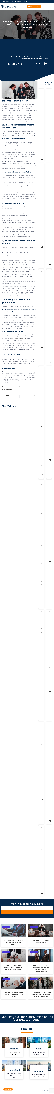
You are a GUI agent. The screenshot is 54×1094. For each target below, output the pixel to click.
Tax (20, 387)
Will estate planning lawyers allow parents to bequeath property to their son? (49, 314)
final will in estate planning (18, 338)
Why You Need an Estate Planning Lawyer (49, 112)
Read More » (42, 159)
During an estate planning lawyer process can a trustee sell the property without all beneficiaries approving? (41, 541)
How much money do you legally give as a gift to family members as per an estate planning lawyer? (41, 420)
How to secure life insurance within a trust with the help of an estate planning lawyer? (49, 770)
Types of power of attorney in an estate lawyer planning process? (41, 760)
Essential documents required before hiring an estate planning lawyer (41, 204)
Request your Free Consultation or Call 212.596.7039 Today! (27, 1018)
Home (9, 56)
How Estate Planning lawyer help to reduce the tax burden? (41, 122)
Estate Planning (27, 56)
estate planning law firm (11, 7)
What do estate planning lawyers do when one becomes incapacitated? (49, 650)
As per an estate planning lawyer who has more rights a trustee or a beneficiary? (49, 412)
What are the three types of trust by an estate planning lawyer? (41, 307)
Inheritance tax (12, 387)
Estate (5, 387)
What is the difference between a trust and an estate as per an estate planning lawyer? (49, 213)
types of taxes (25, 133)
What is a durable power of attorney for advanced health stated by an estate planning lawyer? (41, 662)
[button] (25, 7)
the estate (7, 229)
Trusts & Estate (11, 6)
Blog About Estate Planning (17, 56)
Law (17, 387)
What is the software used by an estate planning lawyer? (41, 858)
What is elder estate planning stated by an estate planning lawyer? (49, 520)
